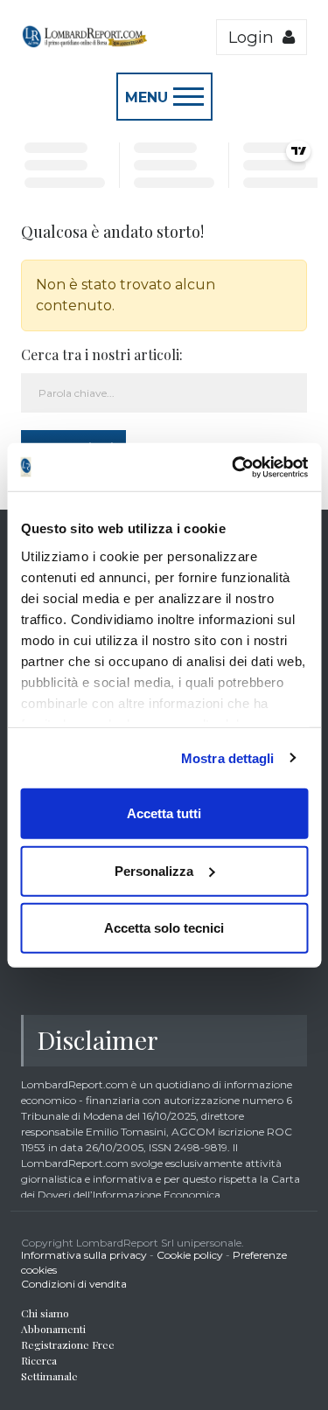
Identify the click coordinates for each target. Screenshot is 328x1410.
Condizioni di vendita (74, 1283)
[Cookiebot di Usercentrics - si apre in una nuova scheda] (233, 466)
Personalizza (154, 870)
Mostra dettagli (228, 757)
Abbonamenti (53, 1329)
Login (255, 37)
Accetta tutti (164, 813)
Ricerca (39, 1360)
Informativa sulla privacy (84, 1254)
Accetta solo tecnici (164, 927)
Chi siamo (45, 1313)
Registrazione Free (68, 1344)
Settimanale (49, 1376)
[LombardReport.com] (84, 44)
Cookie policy (190, 1254)
